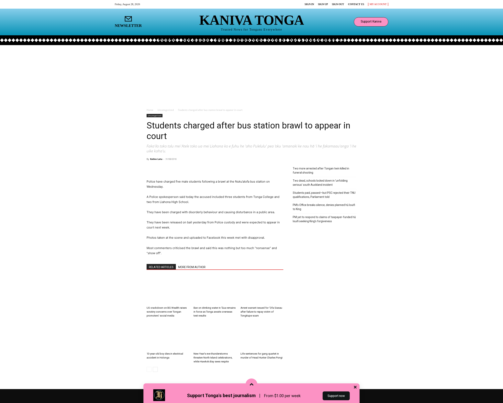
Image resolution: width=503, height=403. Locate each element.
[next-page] (155, 369)
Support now (336, 396)
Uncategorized (166, 110)
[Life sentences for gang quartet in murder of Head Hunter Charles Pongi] (261, 335)
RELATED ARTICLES (161, 267)
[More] (193, 168)
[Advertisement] (251, 74)
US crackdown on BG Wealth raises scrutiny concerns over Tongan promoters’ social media (167, 311)
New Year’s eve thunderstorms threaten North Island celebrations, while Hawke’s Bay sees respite (213, 357)
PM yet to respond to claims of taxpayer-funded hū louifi (324, 219)
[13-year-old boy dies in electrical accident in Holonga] (168, 335)
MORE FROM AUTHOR (192, 267)
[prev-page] (149, 369)
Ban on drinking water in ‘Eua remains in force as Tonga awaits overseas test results (215, 311)
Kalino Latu (156, 158)
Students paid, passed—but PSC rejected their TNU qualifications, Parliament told (324, 194)
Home (150, 110)
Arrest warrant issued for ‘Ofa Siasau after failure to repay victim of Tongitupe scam (261, 311)
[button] (342, 40)
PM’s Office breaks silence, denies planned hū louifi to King (324, 207)
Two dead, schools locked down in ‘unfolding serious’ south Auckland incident (320, 182)
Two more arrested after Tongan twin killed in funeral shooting (321, 170)
